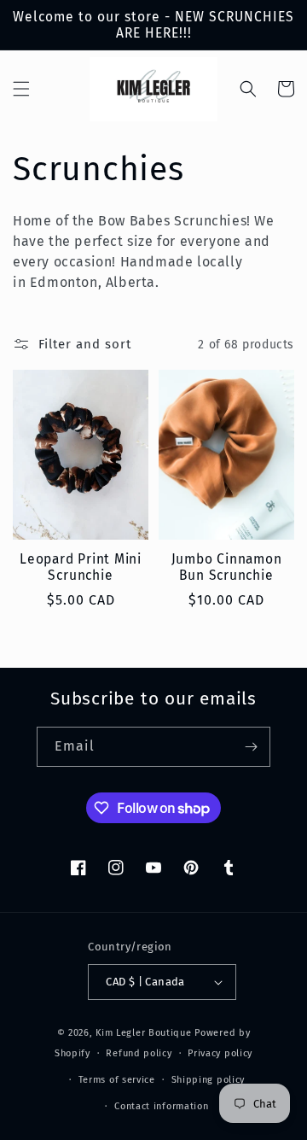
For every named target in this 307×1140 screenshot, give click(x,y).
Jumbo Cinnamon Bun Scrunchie (226, 567)
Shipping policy (208, 1079)
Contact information (161, 1106)
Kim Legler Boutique (143, 1032)
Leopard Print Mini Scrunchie (81, 567)
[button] (21, 89)
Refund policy (138, 1053)
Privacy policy (220, 1053)
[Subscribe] (250, 747)
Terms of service (116, 1079)
